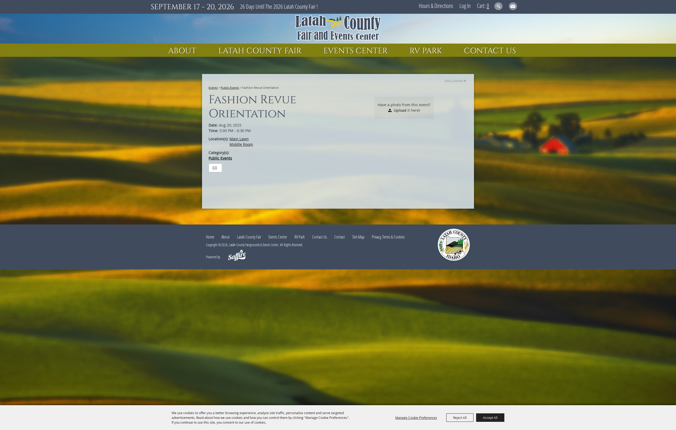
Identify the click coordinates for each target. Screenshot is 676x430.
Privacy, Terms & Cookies (388, 237)
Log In (465, 6)
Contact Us (490, 51)
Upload (400, 110)
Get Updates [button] (513, 6)
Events (213, 88)
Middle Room (241, 144)
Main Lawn (239, 138)
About (182, 51)
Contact (339, 237)
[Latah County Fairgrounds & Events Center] (338, 28)
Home (210, 237)
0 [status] (488, 6)
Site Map (358, 237)
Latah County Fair (260, 51)
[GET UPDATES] (513, 7)
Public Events (230, 88)
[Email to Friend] (215, 167)
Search (498, 6)
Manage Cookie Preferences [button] (416, 417)
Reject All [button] (460, 417)
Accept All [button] (490, 417)
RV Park (426, 51)
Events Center (355, 51)
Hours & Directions (436, 6)
